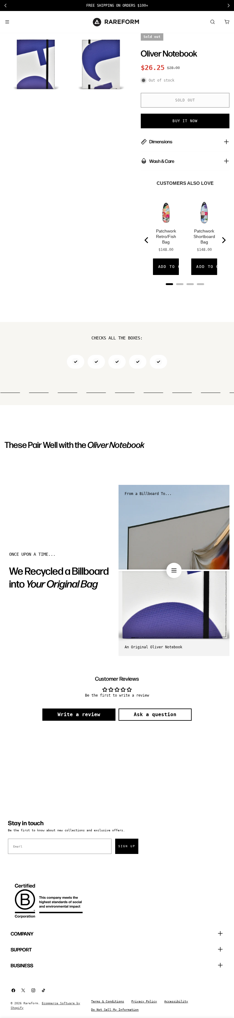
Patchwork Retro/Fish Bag (166, 236)
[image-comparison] (174, 570)
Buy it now (184, 121)
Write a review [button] (79, 714)
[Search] (212, 22)
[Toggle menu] (7, 22)
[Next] (223, 240)
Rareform (30, 1003)
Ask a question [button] (155, 714)
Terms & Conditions (107, 1001)
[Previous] (147, 240)
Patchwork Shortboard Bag (204, 236)
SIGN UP (126, 846)
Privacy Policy (144, 1001)
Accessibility (176, 1001)
